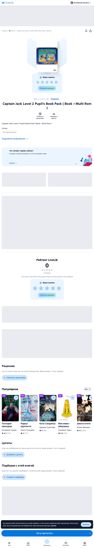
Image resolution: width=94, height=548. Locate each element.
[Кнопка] (16, 397)
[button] (47, 56)
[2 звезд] (42, 82)
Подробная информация (13, 139)
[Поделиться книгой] (90, 31)
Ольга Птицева (27, 430)
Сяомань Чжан (65, 430)
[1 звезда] (38, 82)
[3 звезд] (47, 82)
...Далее (53, 526)
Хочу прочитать (44, 533)
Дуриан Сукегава (47, 427)
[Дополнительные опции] (90, 533)
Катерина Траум (9, 430)
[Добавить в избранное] (86, 31)
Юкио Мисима (83, 427)
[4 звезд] (51, 82)
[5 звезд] (56, 82)
